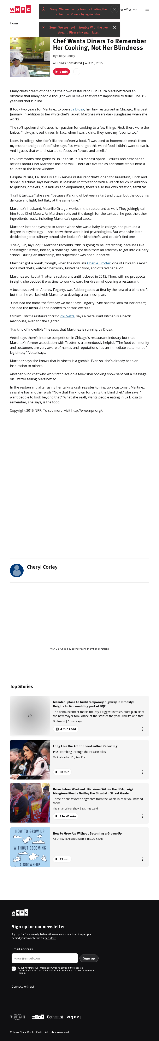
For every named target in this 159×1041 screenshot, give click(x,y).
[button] (79, 716)
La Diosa (77, 109)
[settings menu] (147, 9)
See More (50, 938)
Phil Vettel (67, 316)
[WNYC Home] (20, 9)
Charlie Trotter (99, 263)
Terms (21, 972)
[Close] (114, 9)
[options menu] (76, 71)
